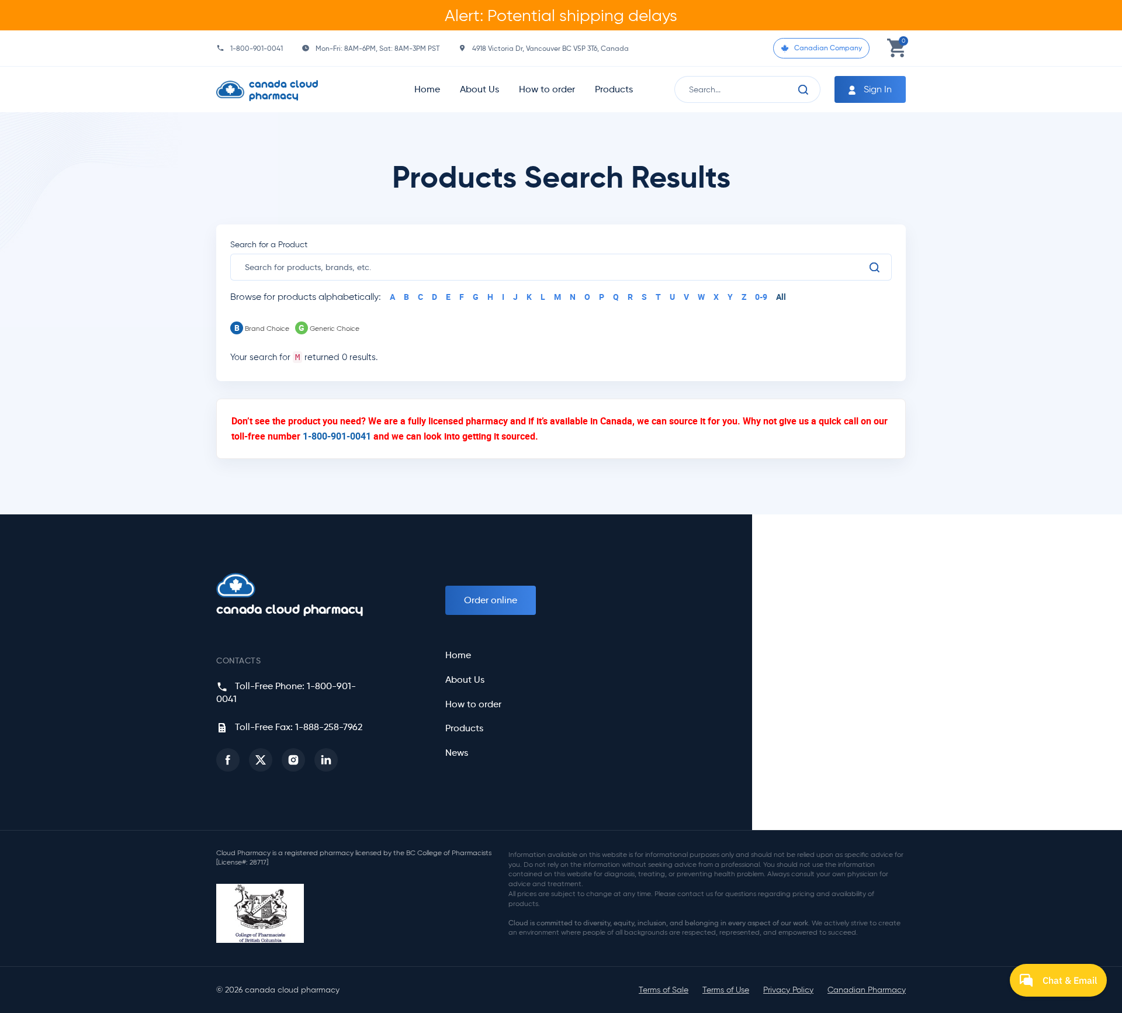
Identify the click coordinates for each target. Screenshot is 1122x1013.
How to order (547, 89)
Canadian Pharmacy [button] (866, 990)
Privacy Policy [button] (788, 990)
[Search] (804, 89)
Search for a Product (268, 245)
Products (614, 89)
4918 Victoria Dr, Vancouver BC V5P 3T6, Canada (550, 48)
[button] (228, 760)
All (781, 296)
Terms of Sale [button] (663, 990)
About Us (479, 89)
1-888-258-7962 (328, 726)
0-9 (761, 296)
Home (427, 89)
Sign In (876, 89)
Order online (490, 600)
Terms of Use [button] (725, 990)
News (456, 753)
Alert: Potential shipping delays (561, 15)
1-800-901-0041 (256, 48)
